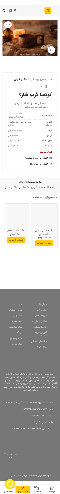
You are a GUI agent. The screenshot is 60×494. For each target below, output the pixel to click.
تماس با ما (42, 310)
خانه (50, 79)
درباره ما (43, 304)
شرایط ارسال (41, 315)
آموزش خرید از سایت (40, 334)
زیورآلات (18, 332)
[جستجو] (4, 10)
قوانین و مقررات (39, 321)
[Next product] (42, 86)
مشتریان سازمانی (39, 341)
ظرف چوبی (17, 315)
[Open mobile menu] (54, 10)
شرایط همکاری (40, 327)
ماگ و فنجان (20, 79)
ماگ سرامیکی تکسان (44, 230)
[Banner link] (30, 272)
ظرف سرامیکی (15, 327)
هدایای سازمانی (15, 310)
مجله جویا (42, 347)
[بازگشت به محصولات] (46, 86)
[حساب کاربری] (47, 10)
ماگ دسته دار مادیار (16, 230)
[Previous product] (50, 86)
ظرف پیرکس (16, 344)
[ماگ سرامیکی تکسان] (44, 216)
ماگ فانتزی (24, 187)
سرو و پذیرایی (37, 79)
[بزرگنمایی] (51, 50)
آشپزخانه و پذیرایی (40, 187)
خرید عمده (17, 304)
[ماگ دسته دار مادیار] (15, 216)
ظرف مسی (17, 321)
